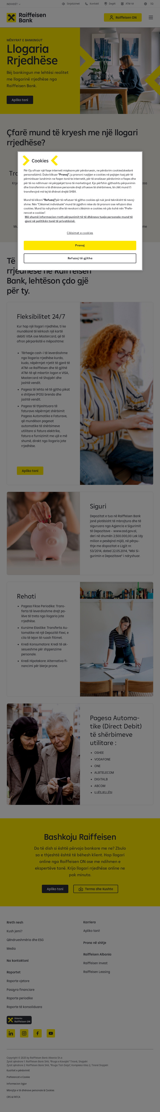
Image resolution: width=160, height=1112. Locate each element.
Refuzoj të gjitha (80, 258)
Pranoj (80, 245)
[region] (80, 210)
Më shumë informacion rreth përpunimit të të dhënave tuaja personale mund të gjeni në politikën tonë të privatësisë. (79, 219)
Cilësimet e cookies (80, 233)
